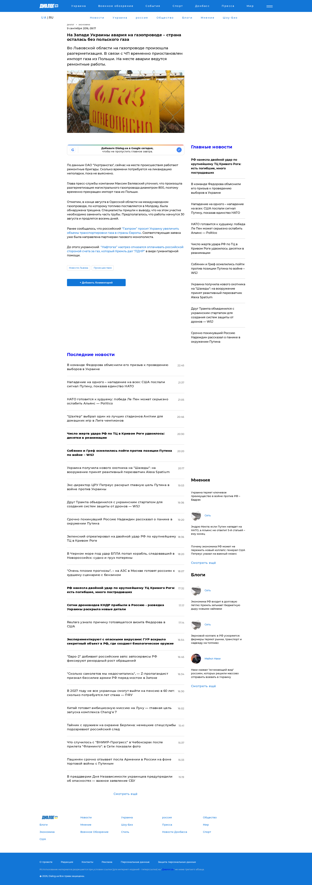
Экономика (84, 24)
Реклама (107, 861)
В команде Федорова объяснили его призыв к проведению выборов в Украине (216, 188)
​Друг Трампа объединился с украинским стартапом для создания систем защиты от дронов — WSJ (212, 315)
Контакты (87, 861)
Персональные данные (135, 861)
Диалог (70, 24)
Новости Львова (78, 267)
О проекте (46, 861)
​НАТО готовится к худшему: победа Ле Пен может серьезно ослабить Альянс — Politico (218, 228)
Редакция (67, 861)
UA (44, 17)
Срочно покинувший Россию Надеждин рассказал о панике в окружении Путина (215, 337)
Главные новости (211, 146)
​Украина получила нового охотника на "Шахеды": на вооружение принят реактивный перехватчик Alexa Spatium (218, 291)
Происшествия (103, 267)
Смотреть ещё (126, 794)
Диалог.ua (168, 869)
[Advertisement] (125, 316)
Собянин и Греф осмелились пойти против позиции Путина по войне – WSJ (218, 269)
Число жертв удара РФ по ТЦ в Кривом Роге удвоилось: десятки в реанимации (217, 248)
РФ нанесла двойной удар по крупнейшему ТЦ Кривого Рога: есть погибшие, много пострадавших (216, 166)
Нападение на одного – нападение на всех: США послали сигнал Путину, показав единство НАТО (217, 208)
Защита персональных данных (177, 861)
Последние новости (91, 354)
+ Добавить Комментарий (96, 282)
